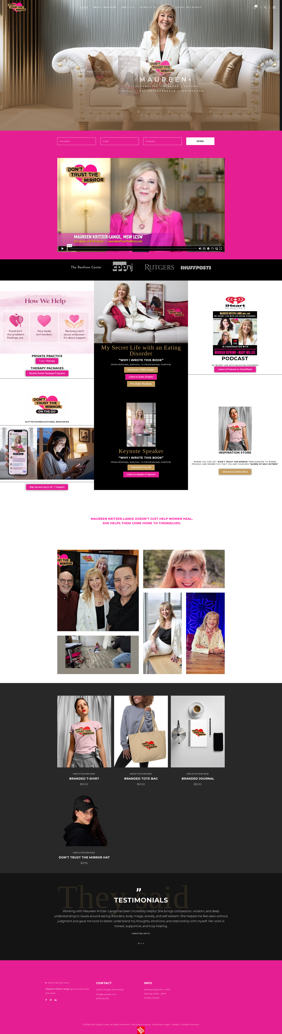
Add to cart (75, 784)
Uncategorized (84, 774)
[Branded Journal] (198, 731)
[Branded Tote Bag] (141, 731)
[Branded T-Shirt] (84, 731)
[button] (138, 943)
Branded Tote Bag (141, 778)
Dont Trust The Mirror (58, 982)
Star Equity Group (100, 1024)
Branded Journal (198, 778)
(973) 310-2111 (102, 998)
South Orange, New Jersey (110, 989)
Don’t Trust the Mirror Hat (84, 857)
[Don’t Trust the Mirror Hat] (84, 819)
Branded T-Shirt (84, 778)
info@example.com (106, 994)
